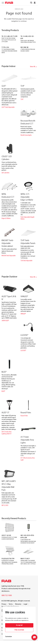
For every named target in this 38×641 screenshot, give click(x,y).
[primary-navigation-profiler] (35, 2)
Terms (11, 604)
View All (32, 67)
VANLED (24, 297)
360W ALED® (5, 320)
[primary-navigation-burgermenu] (2, 2)
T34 (22, 86)
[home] (8, 3)
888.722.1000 (7, 595)
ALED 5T (5, 413)
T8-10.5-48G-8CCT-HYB (9, 36)
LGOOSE (24, 335)
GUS (4, 86)
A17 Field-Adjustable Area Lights (27, 440)
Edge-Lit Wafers (6, 218)
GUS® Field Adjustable (8, 107)
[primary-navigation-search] (31, 2)
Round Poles (26, 413)
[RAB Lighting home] (7, 581)
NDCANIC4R (24, 47)
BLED (4, 372)
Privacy (4, 604)
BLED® (3, 391)
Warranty (18, 604)
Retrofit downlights (26, 135)
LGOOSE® (23, 350)
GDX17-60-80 (6, 535)
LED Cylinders (5, 172)
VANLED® (23, 314)
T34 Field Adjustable (26, 260)
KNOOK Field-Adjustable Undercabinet (8, 243)
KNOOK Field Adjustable (9, 255)
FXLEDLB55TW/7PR (8, 559)
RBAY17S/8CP (25, 559)
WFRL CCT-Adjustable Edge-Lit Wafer (27, 197)
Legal (25, 604)
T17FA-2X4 (5, 47)
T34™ (22, 99)
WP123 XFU (5, 505)
